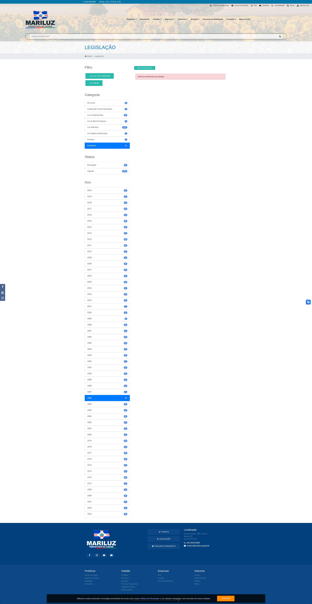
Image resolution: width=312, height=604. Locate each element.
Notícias (197, 581)
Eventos (197, 575)
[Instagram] (2, 298)
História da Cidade (91, 575)
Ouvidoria (124, 581)
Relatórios (99, 76)
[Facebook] (2, 287)
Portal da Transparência (129, 584)
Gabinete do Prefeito (92, 578)
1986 (93, 83)
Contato (165, 532)
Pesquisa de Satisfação (213, 19)
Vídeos (196, 584)
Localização (164, 539)
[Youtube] (2, 292)
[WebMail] (111, 555)
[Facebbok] (89, 555)
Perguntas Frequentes (165, 546)
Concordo (225, 598)
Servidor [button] (195, 19)
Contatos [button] (230, 19)
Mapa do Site (244, 19)
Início (89, 56)
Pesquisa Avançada (145, 68)
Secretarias (145, 19)
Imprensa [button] (182, 19)
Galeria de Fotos (200, 578)
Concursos (125, 578)
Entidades (124, 575)
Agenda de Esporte (128, 587)
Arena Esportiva (127, 590)
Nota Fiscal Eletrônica (165, 581)
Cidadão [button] (157, 19)
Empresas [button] (169, 19)
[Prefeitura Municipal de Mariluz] (40, 19)
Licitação (161, 578)
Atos (159, 575)
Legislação (88, 581)
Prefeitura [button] (131, 19)
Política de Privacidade (149, 598)
